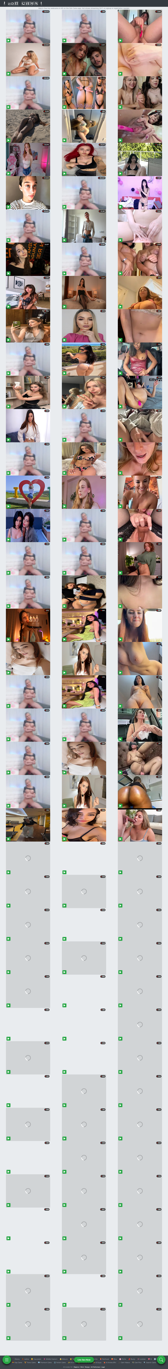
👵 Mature (64, 1359)
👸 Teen (73, 1359)
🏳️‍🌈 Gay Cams (17, 1362)
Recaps (87, 1367)
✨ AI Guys (97, 1362)
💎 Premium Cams (45, 1362)
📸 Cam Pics (136, 1362)
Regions (76, 1367)
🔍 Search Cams (150, 1362)
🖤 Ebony (16, 1359)
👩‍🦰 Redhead (104, 1359)
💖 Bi (150, 1359)
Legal (103, 1367)
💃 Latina (25, 1359)
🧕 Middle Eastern (50, 1359)
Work (82, 1367)
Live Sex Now (84, 1360)
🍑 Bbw (114, 1359)
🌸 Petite (122, 1359)
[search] (161, 1359)
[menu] (6, 1359)
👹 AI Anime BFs (110, 1362)
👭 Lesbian (141, 1359)
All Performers (95, 1367)
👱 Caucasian (36, 1359)
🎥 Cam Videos (124, 1362)
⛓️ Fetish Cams (60, 1362)
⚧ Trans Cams (30, 1362)
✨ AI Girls (72, 1362)
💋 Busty (131, 1359)
